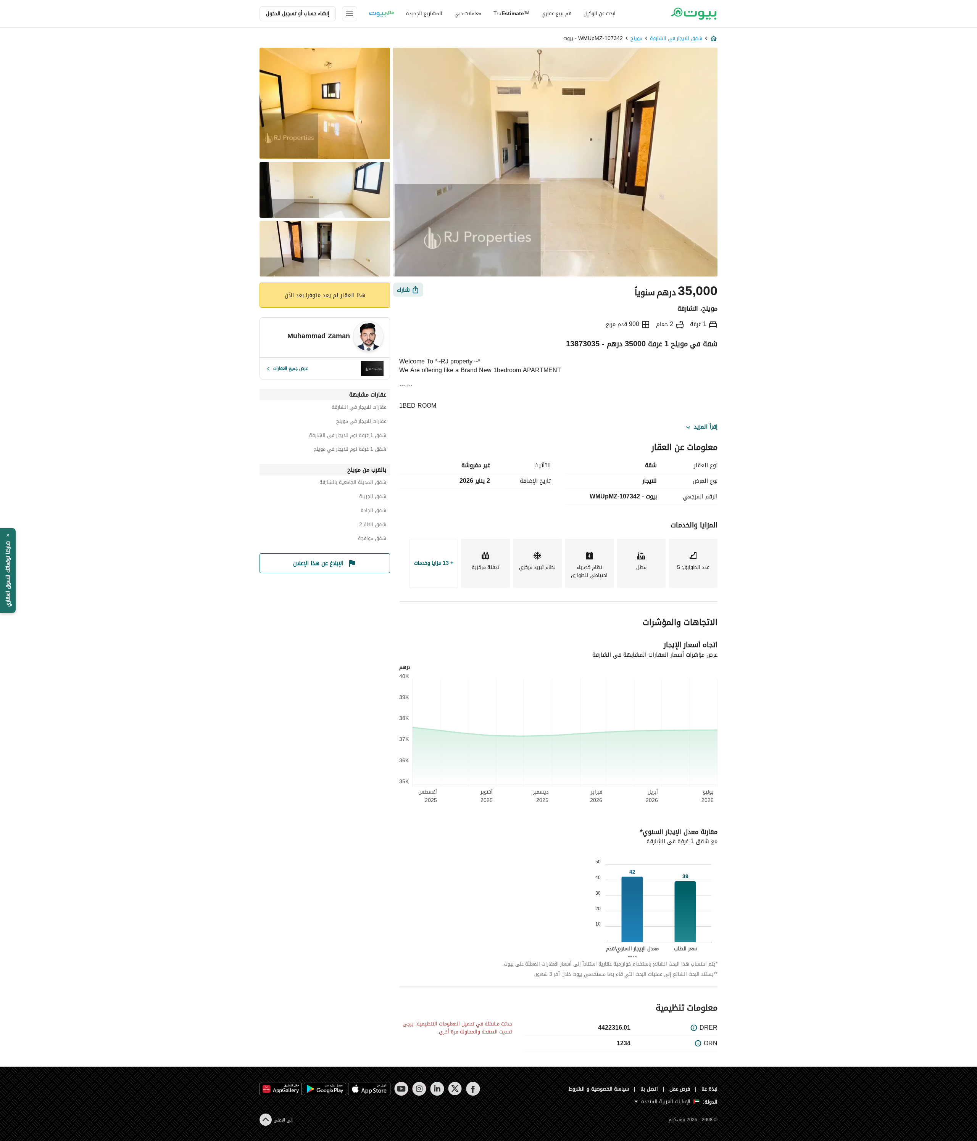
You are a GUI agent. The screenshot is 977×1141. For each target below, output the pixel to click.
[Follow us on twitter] (455, 1089)
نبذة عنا (709, 1089)
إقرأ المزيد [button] (705, 427)
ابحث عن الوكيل (600, 13)
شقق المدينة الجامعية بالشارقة (352, 483)
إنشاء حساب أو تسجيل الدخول (297, 13)
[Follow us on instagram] (419, 1089)
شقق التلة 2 (372, 526)
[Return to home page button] (693, 14)
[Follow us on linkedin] (437, 1089)
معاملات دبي (468, 13)
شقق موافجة (372, 539)
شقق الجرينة (372, 497)
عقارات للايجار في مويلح (361, 422)
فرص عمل (679, 1089)
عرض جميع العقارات (290, 368)
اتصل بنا (649, 1089)
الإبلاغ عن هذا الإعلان (318, 563)
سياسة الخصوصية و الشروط (599, 1089)
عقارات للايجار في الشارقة (359, 408)
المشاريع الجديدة (424, 13)
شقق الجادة (373, 512)
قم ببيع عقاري (556, 13)
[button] (8, 570)
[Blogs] (381, 13)
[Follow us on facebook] (473, 1089)
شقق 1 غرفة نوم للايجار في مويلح (350, 450)
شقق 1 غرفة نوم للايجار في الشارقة (347, 436)
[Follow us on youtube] (401, 1089)
